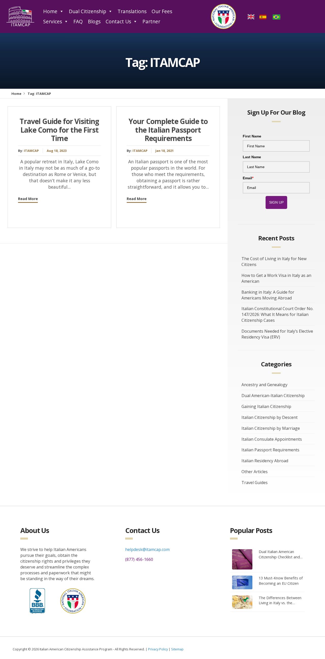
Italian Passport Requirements (270, 450)
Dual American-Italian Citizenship (273, 395)
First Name (252, 136)
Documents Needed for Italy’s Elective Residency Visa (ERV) (277, 334)
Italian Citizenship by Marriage (270, 428)
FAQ (78, 21)
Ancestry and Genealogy (264, 384)
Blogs (94, 21)
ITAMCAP (31, 150)
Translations (132, 11)
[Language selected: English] (266, 16)
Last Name (252, 157)
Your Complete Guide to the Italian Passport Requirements (168, 129)
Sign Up (276, 202)
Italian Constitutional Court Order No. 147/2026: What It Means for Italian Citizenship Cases (277, 314)
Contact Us (118, 21)
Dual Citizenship (87, 11)
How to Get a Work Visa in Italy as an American (276, 278)
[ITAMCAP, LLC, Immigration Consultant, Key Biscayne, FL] (37, 600)
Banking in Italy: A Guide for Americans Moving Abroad (267, 295)
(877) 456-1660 (139, 559)
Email (248, 178)
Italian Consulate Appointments (271, 439)
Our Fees (162, 11)
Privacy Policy (158, 649)
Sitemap (177, 649)
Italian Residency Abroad (264, 461)
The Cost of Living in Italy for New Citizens (273, 261)
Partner (151, 21)
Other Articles (254, 471)
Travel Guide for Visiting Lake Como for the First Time (59, 129)
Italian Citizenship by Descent (269, 417)
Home (50, 11)
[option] (263, 16)
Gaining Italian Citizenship (266, 406)
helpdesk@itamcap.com (147, 549)
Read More (28, 198)
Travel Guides (254, 482)
